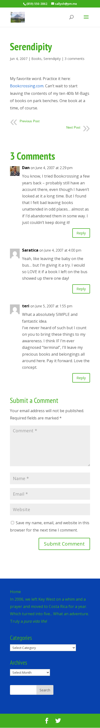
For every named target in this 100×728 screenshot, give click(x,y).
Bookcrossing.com (26, 86)
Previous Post (30, 121)
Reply (81, 232)
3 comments (74, 58)
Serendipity (52, 58)
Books (36, 58)
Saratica (30, 250)
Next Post (73, 127)
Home (15, 591)
